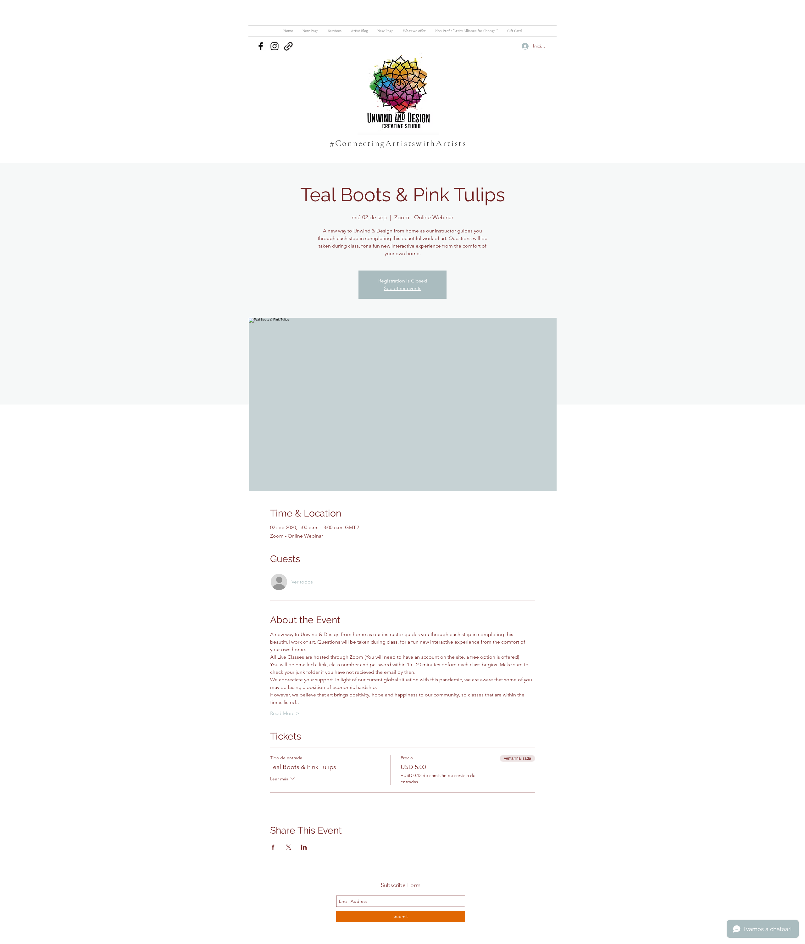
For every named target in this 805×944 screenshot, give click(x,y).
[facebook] (260, 46)
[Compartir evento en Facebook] (273, 847)
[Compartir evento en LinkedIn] (304, 847)
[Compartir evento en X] (288, 847)
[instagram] (274, 46)
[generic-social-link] (288, 46)
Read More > (284, 713)
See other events (402, 288)
